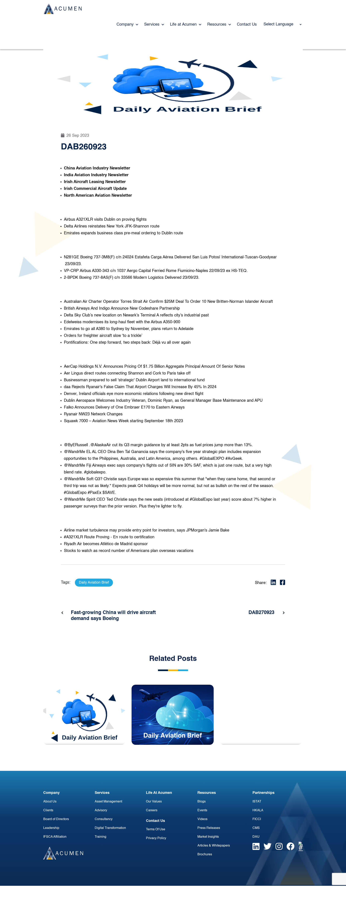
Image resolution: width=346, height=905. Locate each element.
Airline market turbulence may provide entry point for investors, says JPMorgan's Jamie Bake (146, 531)
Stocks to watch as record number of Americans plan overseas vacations (128, 551)
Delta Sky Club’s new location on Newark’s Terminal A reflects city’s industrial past (136, 315)
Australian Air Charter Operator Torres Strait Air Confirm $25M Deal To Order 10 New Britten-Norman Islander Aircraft (168, 302)
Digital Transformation (110, 828)
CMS (256, 828)
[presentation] (62, 613)
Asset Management (108, 801)
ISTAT (256, 801)
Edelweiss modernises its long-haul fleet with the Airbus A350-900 (122, 322)
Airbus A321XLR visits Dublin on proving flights (105, 220)
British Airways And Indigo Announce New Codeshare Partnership (122, 309)
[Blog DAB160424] (261, 715)
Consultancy (104, 819)
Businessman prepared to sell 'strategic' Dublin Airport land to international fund (134, 380)
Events (202, 810)
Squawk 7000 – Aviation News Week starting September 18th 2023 (123, 421)
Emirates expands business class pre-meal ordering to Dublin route (123, 233)
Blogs (201, 801)
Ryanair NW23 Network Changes (93, 414)
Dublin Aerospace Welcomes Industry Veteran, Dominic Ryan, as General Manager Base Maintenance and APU (163, 401)
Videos (202, 819)
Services (152, 25)
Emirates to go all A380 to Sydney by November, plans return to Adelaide (128, 329)
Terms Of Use (155, 829)
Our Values (154, 801)
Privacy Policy (156, 838)
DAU (256, 837)
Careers (151, 810)
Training (100, 837)
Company (126, 25)
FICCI (256, 819)
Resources (217, 25)
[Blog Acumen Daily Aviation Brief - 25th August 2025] (173, 715)
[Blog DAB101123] (84, 715)
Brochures (204, 854)
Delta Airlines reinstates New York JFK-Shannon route (111, 226)
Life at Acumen (184, 25)
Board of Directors (56, 819)
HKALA (257, 810)
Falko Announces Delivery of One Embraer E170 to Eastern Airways (124, 408)
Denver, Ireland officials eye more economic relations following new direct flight (133, 394)
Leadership (51, 828)
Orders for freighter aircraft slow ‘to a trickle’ (103, 336)
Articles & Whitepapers (213, 845)
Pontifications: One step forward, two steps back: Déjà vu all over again (127, 343)
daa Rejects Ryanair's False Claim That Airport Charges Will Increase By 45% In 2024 (140, 387)
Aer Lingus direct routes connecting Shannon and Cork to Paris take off (128, 373)
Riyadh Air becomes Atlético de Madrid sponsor (106, 544)
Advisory (101, 810)
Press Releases (208, 828)
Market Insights (208, 837)
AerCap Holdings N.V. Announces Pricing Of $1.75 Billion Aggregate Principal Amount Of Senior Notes (154, 367)
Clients (48, 810)
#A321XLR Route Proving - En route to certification (109, 537)
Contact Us (247, 25)
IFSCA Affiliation (54, 837)
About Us (49, 801)
